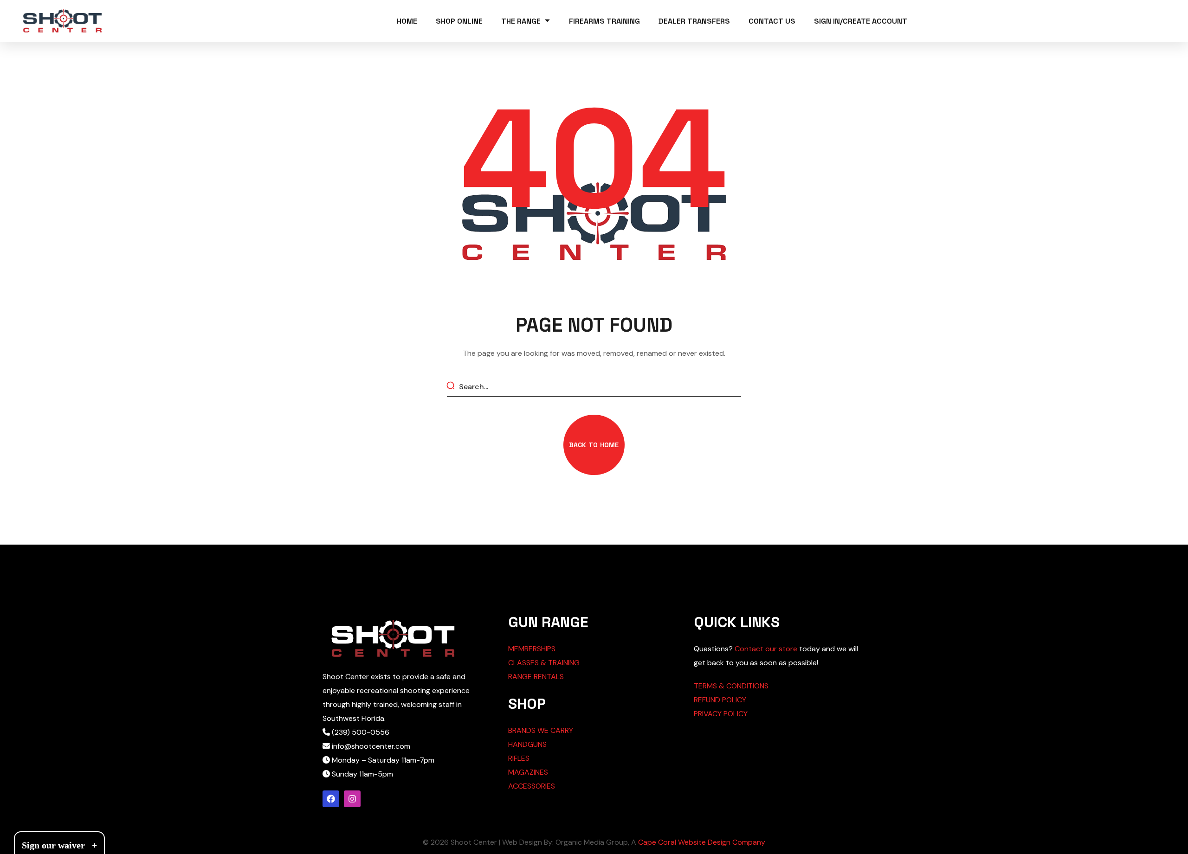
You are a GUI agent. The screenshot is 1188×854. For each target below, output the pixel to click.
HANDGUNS (527, 744)
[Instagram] (352, 798)
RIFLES (518, 758)
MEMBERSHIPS (531, 649)
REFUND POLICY (720, 700)
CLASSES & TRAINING (544, 663)
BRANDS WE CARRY (540, 730)
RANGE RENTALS (536, 676)
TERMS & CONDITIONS (731, 686)
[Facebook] (331, 798)
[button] (593, 445)
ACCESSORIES (531, 786)
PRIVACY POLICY (721, 714)
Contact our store (766, 649)
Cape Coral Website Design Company (701, 842)
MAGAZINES (528, 772)
